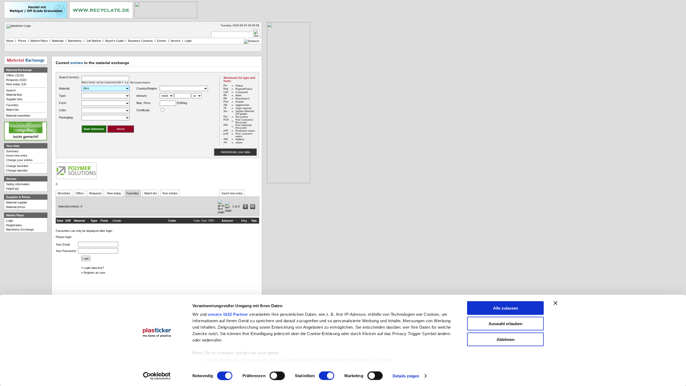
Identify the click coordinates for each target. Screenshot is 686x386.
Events (161, 40)
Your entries (170, 193)
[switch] (277, 376)
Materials (58, 40)
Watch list (150, 193)
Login (9, 220)
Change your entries (19, 160)
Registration (14, 225)
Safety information (17, 184)
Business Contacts (140, 40)
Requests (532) (16, 79)
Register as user (94, 272)
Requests (95, 193)
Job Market (93, 40)
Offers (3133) (15, 75)
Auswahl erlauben (505, 323)
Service (175, 40)
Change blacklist (17, 170)
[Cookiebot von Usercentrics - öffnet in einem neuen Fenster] (156, 376)
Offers (80, 193)
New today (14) (16, 84)
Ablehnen (505, 339)
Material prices (15, 207)
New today (114, 193)
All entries (64, 193)
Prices (22, 40)
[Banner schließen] (555, 303)
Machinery (75, 40)
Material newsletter (18, 115)
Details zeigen (406, 376)
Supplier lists (14, 99)
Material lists (14, 94)
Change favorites (17, 166)
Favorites (132, 193)
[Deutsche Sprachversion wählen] (251, 41)
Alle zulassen (505, 308)
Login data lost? (94, 267)
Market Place (39, 40)
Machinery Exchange (20, 229)
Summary (12, 151)
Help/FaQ (12, 188)
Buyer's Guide (114, 40)
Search (11, 90)
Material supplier (16, 202)
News (10, 40)
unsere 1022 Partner (228, 314)
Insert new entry (232, 193)
